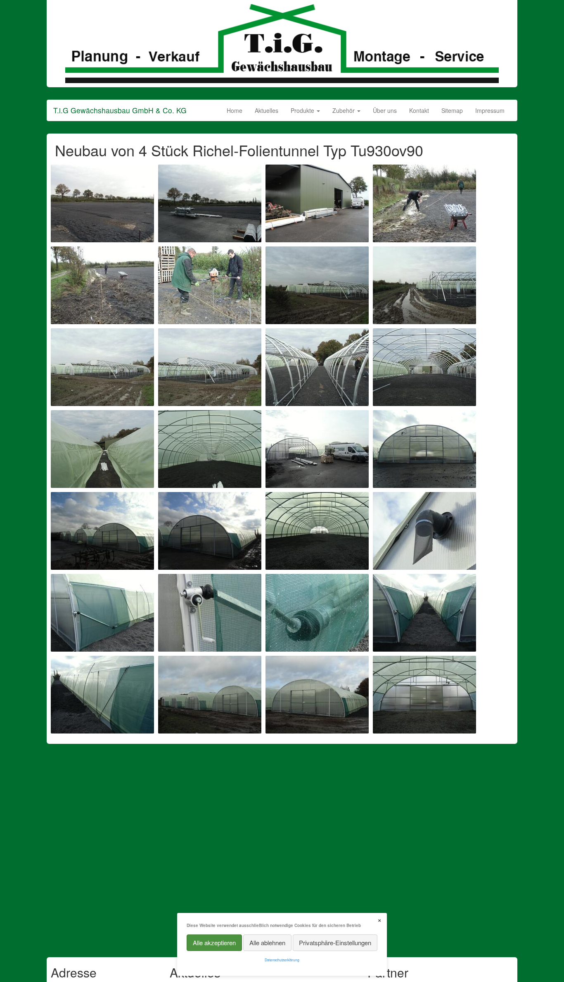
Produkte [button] (303, 110)
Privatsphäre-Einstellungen (335, 942)
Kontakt (419, 110)
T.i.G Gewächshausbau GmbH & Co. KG (120, 110)
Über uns (385, 110)
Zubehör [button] (344, 110)
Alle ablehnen (267, 942)
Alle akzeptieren (214, 942)
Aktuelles (266, 110)
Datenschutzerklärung (282, 959)
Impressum (490, 110)
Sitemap (452, 110)
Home (234, 110)
